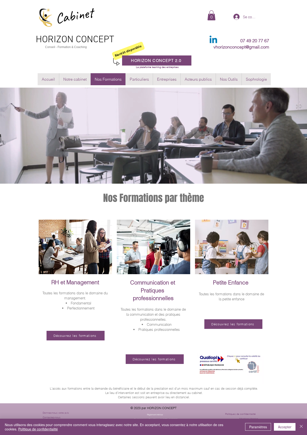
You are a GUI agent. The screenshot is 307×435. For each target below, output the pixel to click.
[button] (211, 15)
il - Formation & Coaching (70, 47)
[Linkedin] (213, 40)
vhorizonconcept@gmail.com (241, 47)
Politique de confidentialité (38, 429)
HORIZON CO (61, 40)
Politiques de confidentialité (240, 414)
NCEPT (100, 40)
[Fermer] (301, 427)
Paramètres (258, 426)
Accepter (284, 426)
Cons (48, 47)
